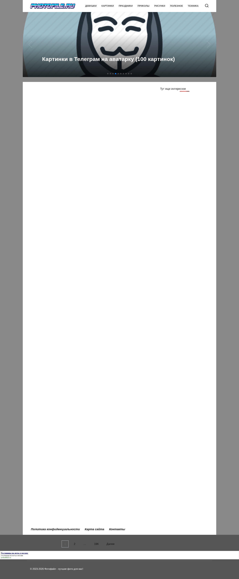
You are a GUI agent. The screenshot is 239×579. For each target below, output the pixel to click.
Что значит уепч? (107, 489)
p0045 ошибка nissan (110, 344)
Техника (193, 6)
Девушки (91, 6)
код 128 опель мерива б (112, 219)
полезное (176, 6)
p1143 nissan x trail (46, 275)
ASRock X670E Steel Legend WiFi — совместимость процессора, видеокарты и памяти (119, 130)
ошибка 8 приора (45, 511)
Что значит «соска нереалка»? (116, 298)
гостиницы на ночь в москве (12, 555)
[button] (107, 73)
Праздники (126, 6)
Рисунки (159, 6)
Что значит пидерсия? (48, 489)
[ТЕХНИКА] (120, 119)
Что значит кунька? (46, 466)
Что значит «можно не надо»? (53, 443)
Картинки (107, 6)
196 (96, 544)
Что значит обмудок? (110, 511)
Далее (110, 544)
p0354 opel (40, 393)
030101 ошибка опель (110, 443)
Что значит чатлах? (108, 466)
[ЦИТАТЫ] (57, 119)
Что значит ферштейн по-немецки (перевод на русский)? (56, 369)
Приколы (143, 6)
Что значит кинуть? (108, 367)
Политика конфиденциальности (55, 529)
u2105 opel (40, 298)
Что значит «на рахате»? (112, 393)
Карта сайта (94, 529)
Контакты (117, 529)
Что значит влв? (44, 344)
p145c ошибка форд (109, 275)
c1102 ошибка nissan (47, 321)
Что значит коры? (107, 321)
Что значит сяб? (44, 416)
